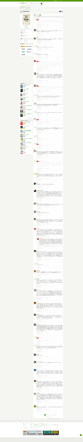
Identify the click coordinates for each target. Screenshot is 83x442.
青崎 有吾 (24, 135)
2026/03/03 (47, 138)
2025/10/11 (47, 206)
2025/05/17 (47, 349)
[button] (41, 3)
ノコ (37, 126)
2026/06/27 (47, 68)
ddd (37, 263)
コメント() (44, 41)
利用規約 (42, 423)
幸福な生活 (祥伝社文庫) (26, 101)
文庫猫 (37, 73)
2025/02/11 (47, 409)
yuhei (37, 405)
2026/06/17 (47, 90)
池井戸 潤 (24, 147)
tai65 (37, 135)
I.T (37, 369)
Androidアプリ (32, 427)
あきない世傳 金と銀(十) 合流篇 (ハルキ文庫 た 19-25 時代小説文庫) (27, 130)
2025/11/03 (47, 185)
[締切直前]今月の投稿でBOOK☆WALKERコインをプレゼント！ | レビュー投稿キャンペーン (31, 9)
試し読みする (26, 27)
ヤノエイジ (38, 211)
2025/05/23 (47, 340)
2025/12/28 (47, 168)
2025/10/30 (47, 198)
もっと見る (30, 118)
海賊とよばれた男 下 (25, 97)
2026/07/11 (47, 48)
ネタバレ (39, 16)
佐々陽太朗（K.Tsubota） (40, 190)
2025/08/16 (47, 319)
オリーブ (37, 302)
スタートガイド (37, 423)
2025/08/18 (47, 309)
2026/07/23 (47, 41)
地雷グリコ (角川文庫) (25, 134)
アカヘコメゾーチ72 (39, 361)
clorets (37, 18)
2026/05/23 (47, 106)
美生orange (38, 270)
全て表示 (35, 16)
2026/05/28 (47, 98)
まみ (37, 29)
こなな (37, 60)
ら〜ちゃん (38, 118)
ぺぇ (37, 111)
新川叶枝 (37, 278)
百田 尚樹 (24, 85)
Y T (36, 53)
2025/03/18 (47, 388)
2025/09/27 (47, 236)
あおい (37, 289)
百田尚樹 (21, 12)
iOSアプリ (36, 427)
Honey (37, 160)
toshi (37, 380)
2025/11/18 (47, 178)
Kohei (37, 250)
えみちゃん (38, 228)
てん (37, 150)
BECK (37, 37)
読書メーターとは (32, 423)
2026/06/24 (47, 80)
